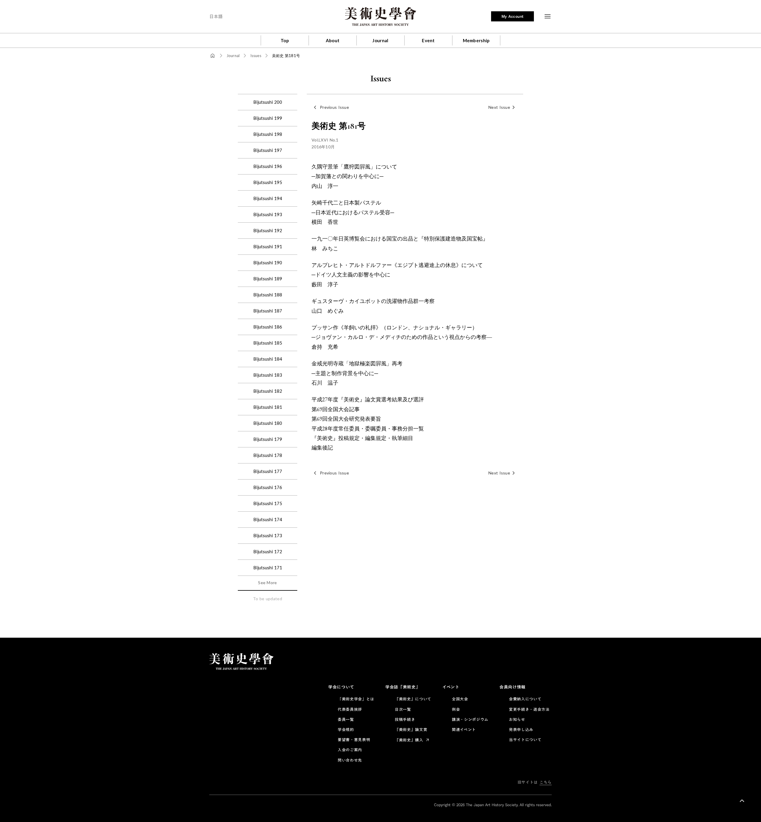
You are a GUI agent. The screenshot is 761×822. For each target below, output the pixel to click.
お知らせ (517, 719)
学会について (341, 687)
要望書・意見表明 (354, 739)
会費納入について (525, 699)
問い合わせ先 (350, 760)
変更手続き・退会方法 (529, 709)
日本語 (216, 16)
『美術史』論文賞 (411, 729)
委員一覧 (346, 719)
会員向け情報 (512, 687)
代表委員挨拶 (350, 709)
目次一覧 (403, 709)
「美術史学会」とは (356, 699)
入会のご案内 (350, 749)
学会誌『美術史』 (402, 687)
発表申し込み (521, 729)
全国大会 (460, 699)
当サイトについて (525, 739)
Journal (233, 55)
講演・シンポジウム (470, 719)
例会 (456, 709)
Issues (255, 55)
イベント (451, 687)
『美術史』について (413, 699)
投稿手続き (405, 719)
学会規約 (346, 729)
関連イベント (464, 729)
